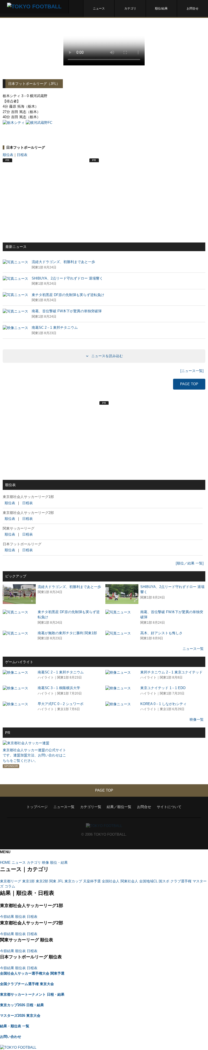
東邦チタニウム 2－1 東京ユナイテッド (171, 672)
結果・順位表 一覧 (14, 1026)
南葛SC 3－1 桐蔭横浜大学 (59, 688)
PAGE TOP (189, 384)
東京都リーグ (10, 881)
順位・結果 (59, 862)
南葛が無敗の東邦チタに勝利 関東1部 (67, 633)
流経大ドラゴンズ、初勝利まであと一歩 (69, 587)
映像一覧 (197, 719)
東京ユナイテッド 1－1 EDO (163, 688)
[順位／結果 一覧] (190, 563)
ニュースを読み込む (106, 356)
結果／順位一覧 (119, 807)
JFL (60, 881)
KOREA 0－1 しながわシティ (163, 704)
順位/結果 (161, 8)
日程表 (22, 155)
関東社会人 (129, 881)
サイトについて (169, 807)
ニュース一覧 (193, 649)
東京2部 (42, 881)
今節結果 (7, 917)
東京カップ (73, 881)
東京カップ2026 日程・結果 (22, 1005)
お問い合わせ (10, 1037)
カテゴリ (130, 8)
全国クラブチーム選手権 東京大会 (27, 984)
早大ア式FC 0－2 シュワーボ (60, 704)
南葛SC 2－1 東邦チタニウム (61, 672)
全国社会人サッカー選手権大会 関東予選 (32, 973)
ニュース (99, 8)
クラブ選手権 (180, 881)
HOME (5, 862)
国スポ (164, 881)
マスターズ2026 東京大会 (20, 1016)
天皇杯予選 (92, 881)
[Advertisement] (43, 196)
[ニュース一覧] (192, 371)
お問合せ (193, 8)
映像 (45, 862)
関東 (52, 881)
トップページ (37, 807)
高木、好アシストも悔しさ (161, 633)
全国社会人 (110, 881)
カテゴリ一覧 (90, 807)
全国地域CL (148, 881)
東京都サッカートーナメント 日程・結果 (32, 994)
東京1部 (28, 881)
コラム (10, 886)
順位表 (8, 155)
